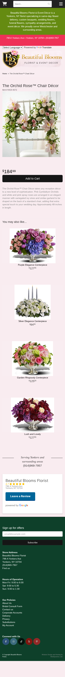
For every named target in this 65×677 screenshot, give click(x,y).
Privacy (6, 619)
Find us (6, 568)
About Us (7, 603)
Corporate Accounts (12, 612)
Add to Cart (32, 178)
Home (4, 74)
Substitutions (8, 622)
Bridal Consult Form (12, 606)
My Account (8, 625)
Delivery (6, 616)
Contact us (7, 609)
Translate (47, 47)
